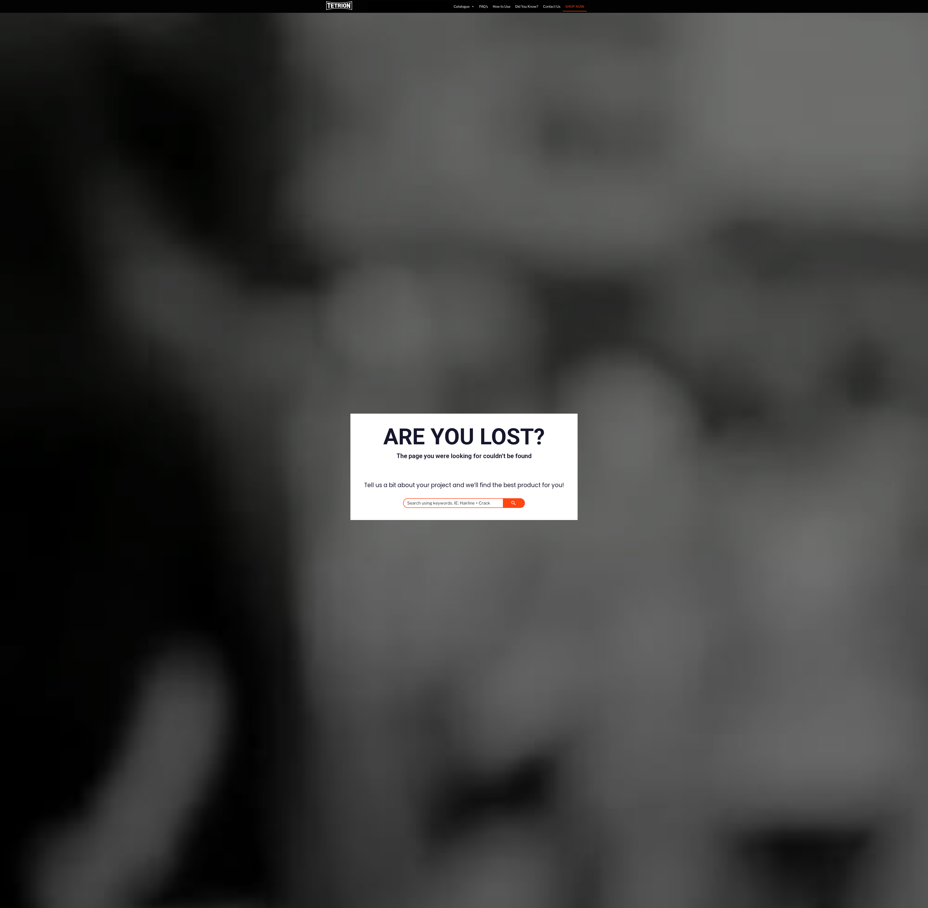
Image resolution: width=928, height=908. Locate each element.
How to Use (501, 6)
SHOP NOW (574, 6)
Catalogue (462, 6)
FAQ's (483, 6)
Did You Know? (526, 6)
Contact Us (551, 6)
